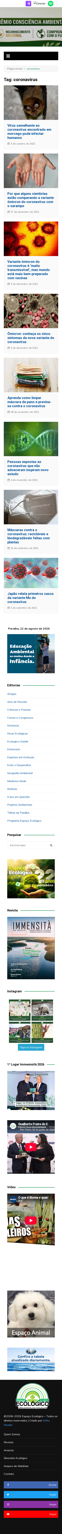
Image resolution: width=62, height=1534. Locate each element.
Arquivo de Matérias (16, 1466)
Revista (8, 1442)
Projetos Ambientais (19, 804)
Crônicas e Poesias (19, 709)
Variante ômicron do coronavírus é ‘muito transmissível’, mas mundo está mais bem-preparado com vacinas (28, 270)
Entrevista (13, 749)
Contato (9, 1474)
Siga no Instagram (31, 1047)
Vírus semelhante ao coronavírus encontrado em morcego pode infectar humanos (29, 131)
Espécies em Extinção (20, 757)
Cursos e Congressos (20, 717)
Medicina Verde (16, 781)
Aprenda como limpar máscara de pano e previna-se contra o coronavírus (29, 402)
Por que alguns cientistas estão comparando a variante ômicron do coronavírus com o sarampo (30, 200)
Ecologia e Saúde (17, 741)
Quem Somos (12, 1434)
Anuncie (9, 1450)
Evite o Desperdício (19, 765)
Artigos (11, 694)
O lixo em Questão (18, 797)
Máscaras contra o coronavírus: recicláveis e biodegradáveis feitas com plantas (28, 536)
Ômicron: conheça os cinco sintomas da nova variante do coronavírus (30, 338)
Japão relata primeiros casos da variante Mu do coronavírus (30, 598)
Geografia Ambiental (20, 773)
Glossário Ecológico (15, 1458)
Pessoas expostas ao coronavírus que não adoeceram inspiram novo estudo (28, 468)
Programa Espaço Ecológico (24, 820)
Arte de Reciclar (17, 702)
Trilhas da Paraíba (18, 812)
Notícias (12, 789)
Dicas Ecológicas (17, 733)
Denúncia (13, 725)
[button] (19, 1010)
